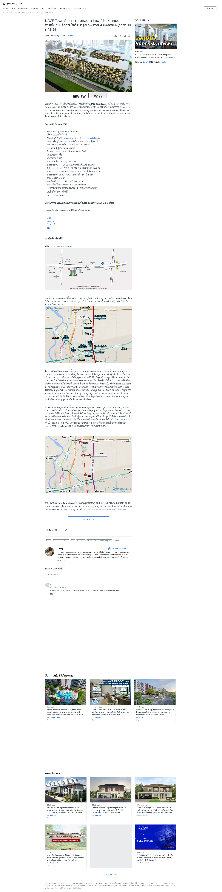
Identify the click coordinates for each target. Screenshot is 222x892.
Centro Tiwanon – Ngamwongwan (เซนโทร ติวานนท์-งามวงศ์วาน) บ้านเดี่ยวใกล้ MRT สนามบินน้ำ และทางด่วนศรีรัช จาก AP (109, 809)
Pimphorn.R (54, 863)
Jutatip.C (57, 36)
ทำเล (49, 218)
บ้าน (13, 9)
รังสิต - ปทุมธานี (26, 13)
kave (72, 541)
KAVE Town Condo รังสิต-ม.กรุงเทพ (99, 541)
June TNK (147, 62)
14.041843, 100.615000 (61, 246)
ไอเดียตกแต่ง (65, 9)
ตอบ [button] (51, 594)
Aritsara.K (142, 717)
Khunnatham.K (55, 717)
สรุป (48, 228)
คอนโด (5, 9)
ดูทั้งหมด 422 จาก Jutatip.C (118, 548)
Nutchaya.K (53, 815)
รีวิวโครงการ (23, 9)
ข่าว (43, 9)
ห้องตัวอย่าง (51, 224)
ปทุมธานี (17, 13)
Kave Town (80, 541)
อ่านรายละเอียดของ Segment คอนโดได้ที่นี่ (81, 138)
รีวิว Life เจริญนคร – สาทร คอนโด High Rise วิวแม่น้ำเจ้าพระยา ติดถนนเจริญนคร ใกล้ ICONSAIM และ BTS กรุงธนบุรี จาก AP (156, 56)
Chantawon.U (144, 863)
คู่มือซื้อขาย (52, 9)
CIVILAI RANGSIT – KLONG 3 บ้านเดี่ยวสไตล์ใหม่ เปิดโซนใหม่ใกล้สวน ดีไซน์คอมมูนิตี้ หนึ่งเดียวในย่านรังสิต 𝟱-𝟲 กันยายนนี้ (155, 857)
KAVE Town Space (38, 13)
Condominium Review (61, 541)
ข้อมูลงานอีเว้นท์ (80, 9)
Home (4, 13)
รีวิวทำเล (34, 9)
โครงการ (50, 221)
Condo (48, 541)
